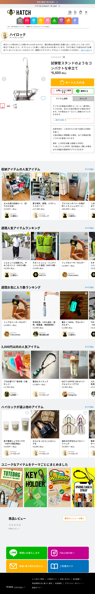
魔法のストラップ (40, 381)
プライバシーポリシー (73, 583)
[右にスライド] (92, 196)
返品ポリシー (37, 587)
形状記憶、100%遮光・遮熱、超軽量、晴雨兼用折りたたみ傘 (44, 323)
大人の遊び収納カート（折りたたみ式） (15, 204)
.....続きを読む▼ (85, 50)
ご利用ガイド (52, 579)
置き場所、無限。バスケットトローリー (44, 204)
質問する (84, 91)
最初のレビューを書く (74, 518)
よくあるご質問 (38, 579)
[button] (75, 12)
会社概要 (76, 579)
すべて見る (89, 169)
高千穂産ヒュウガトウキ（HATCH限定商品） (14, 442)
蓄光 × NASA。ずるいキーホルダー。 (73, 323)
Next (43, 79)
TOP (8, 26)
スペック (83, 98)
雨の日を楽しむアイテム (18, 26)
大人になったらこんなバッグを (44, 442)
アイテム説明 (62, 98)
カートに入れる (75, 82)
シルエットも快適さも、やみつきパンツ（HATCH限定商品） (16, 264)
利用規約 (58, 583)
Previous (4, 79)
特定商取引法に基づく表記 (42, 583)
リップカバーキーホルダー (73, 262)
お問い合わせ (65, 579)
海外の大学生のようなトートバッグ (73, 442)
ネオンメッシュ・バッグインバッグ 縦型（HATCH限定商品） (45, 264)
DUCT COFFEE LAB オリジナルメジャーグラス (73, 382)
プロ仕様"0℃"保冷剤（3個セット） (15, 382)
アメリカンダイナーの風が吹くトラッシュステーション (73, 204)
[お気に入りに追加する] (43, 98)
